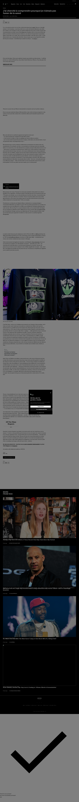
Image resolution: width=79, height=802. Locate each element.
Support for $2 (41, 406)
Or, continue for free (40, 412)
